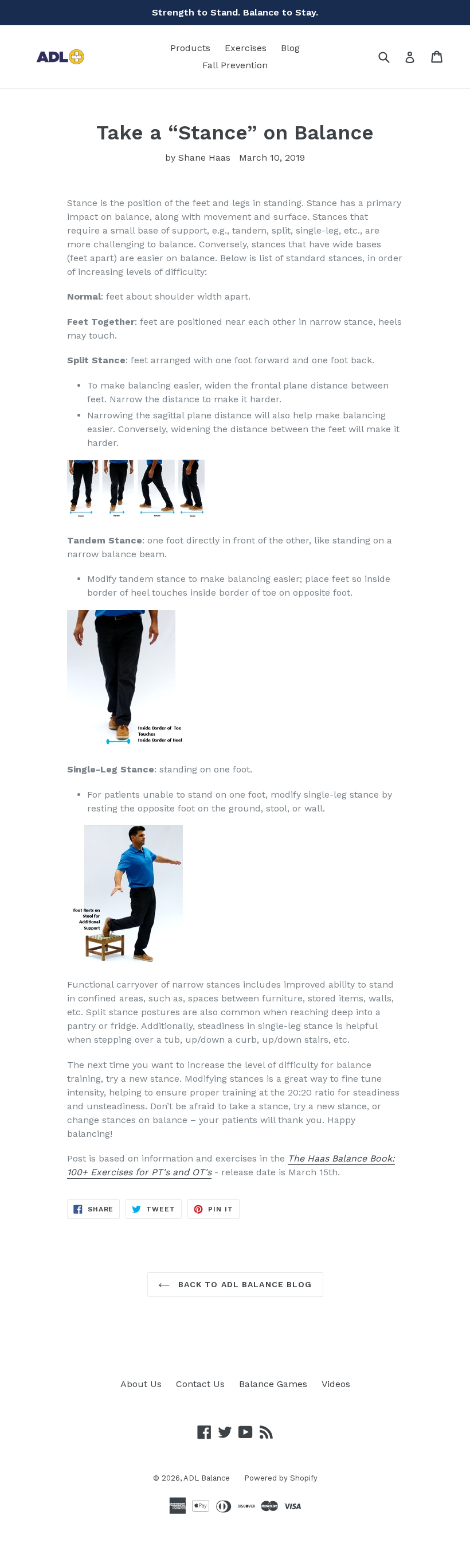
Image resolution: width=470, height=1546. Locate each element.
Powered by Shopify (281, 1478)
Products (190, 47)
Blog (290, 47)
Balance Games (273, 1383)
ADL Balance (206, 1478)
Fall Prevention (235, 65)
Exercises (246, 47)
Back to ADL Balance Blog (243, 1284)
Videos (336, 1383)
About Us (141, 1383)
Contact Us (200, 1383)
